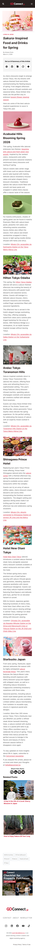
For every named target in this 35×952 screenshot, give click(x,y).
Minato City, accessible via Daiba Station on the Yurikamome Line (17, 337)
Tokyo (6, 863)
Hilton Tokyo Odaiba (24, 282)
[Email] (23, 772)
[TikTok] (29, 925)
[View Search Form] (3, 4)
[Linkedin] (15, 772)
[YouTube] (23, 925)
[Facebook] (12, 772)
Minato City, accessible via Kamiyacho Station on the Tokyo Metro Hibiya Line (17, 247)
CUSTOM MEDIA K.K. (18, 933)
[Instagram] (6, 925)
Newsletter (26, 918)
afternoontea (8, 855)
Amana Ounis (9, 52)
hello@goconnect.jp (12, 765)
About (16, 918)
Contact (7, 918)
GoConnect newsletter (15, 756)
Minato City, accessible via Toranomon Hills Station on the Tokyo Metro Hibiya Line (17, 428)
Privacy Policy (17, 944)
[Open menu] (32, 4)
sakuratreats (24, 859)
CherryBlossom (20, 855)
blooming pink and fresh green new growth (16, 151)
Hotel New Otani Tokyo (12, 557)
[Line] (19, 772)
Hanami (7, 859)
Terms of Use (26, 944)
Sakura (14, 859)
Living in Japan (8, 34)
